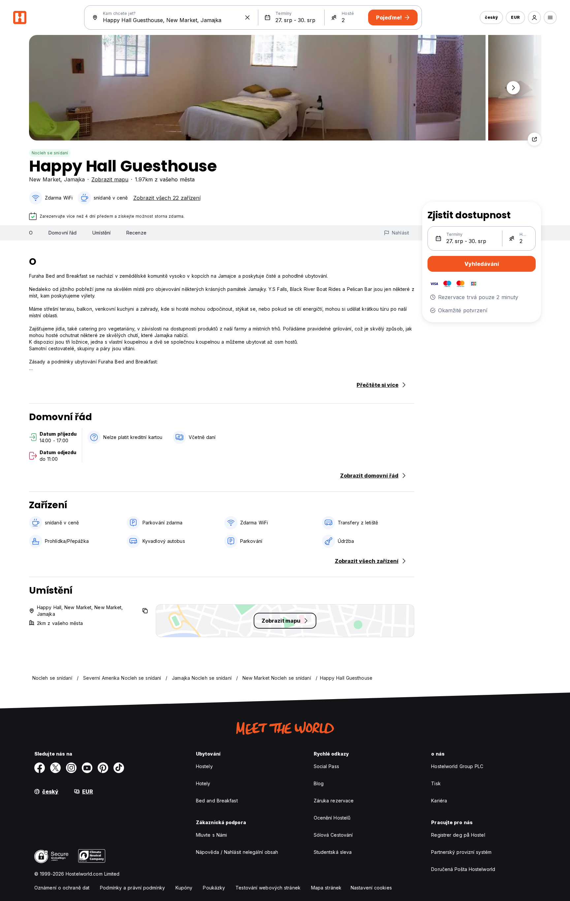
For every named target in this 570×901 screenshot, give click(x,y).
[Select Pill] (534, 17)
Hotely (203, 783)
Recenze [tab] (136, 232)
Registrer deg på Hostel (458, 835)
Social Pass (326, 766)
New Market (44, 179)
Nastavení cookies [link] (371, 887)
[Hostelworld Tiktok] (118, 767)
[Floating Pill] (513, 87)
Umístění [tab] (101, 232)
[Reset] (247, 17)
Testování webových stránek (268, 887)
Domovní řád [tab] (62, 232)
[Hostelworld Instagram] (71, 767)
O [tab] (31, 232)
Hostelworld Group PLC (457, 766)
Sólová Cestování (333, 835)
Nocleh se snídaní (50, 152)
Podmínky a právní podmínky (132, 887)
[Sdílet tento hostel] (534, 139)
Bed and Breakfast (217, 800)
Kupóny (184, 887)
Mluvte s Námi (211, 835)
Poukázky (214, 887)
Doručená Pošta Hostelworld (463, 869)
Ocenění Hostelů (332, 818)
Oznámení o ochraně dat (61, 887)
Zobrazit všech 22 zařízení (167, 198)
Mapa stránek (326, 887)
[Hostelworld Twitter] (55, 767)
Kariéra (439, 800)
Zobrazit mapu (109, 179)
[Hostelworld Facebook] (39, 767)
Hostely (204, 766)
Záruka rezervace (334, 800)
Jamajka (74, 179)
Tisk (435, 783)
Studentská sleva (333, 852)
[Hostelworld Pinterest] (103, 767)
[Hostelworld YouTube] (87, 767)
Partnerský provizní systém (461, 852)
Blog (319, 783)
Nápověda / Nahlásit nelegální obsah (237, 852)
